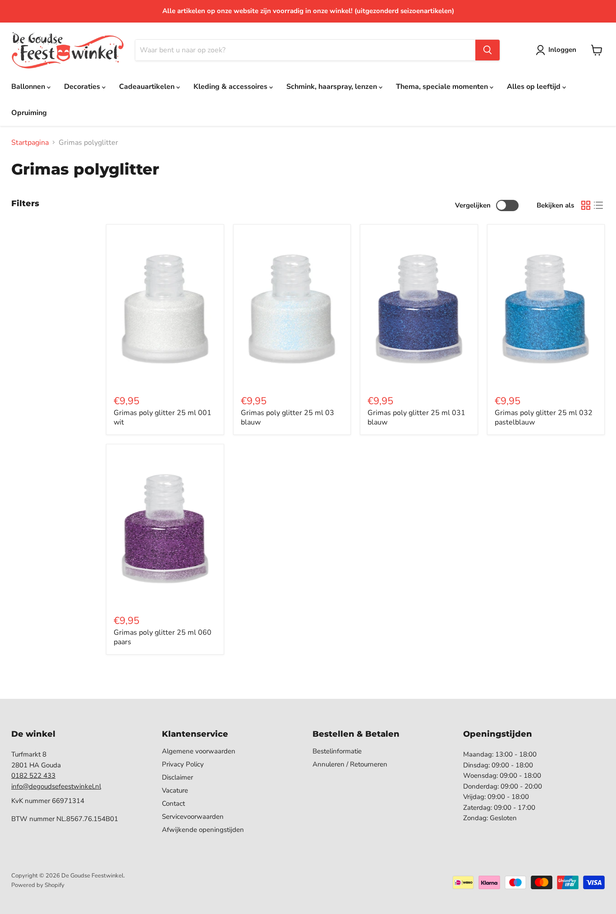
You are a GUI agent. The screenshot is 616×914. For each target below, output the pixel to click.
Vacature (175, 790)
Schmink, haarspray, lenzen (332, 87)
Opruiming (29, 113)
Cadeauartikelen (147, 87)
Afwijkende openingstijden (203, 829)
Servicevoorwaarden (193, 816)
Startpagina (30, 142)
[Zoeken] (487, 50)
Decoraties (83, 87)
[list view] (598, 205)
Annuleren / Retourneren (350, 764)
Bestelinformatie (337, 751)
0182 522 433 (33, 775)
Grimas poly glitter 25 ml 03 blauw (287, 417)
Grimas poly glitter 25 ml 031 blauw (416, 417)
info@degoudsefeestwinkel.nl (56, 786)
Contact (173, 803)
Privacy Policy (183, 764)
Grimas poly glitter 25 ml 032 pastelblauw (544, 417)
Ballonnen (29, 87)
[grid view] (585, 205)
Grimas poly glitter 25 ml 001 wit (162, 417)
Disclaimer (177, 777)
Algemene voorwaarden (198, 751)
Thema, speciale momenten (443, 87)
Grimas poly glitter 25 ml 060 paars (162, 637)
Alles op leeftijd (534, 87)
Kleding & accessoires (231, 87)
